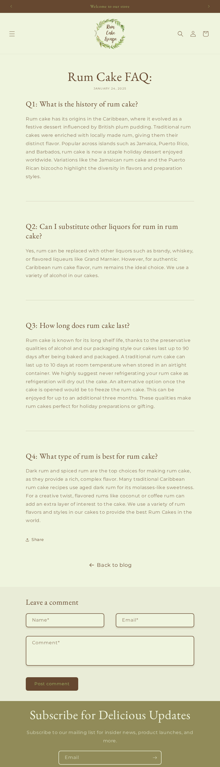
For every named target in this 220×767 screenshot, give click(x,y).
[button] (12, 34)
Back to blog (114, 565)
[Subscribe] (154, 758)
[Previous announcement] (11, 6)
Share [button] (38, 539)
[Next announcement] (209, 6)
